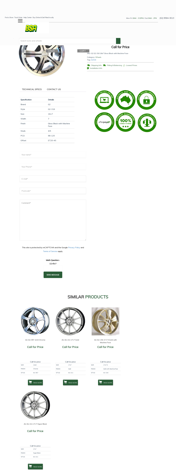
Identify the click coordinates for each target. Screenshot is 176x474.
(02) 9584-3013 (167, 18)
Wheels (98, 57)
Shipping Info (96, 65)
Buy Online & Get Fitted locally (43, 17)
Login (52, 50)
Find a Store (9, 17)
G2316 (93, 60)
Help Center (27, 17)
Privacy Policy (74, 247)
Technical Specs (32, 89)
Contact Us (54, 89)
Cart (84, 50)
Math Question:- (53, 260)
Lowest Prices (131, 65)
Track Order (18, 17)
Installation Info (96, 68)
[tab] (32, 89)
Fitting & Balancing (114, 65)
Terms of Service (50, 251)
